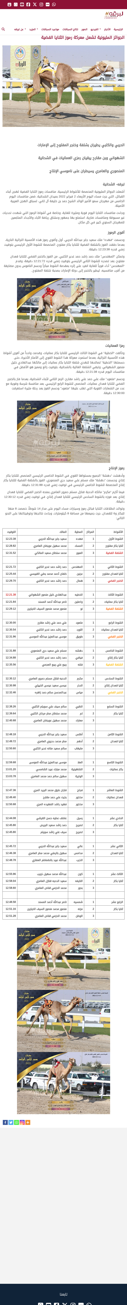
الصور (84, 29)
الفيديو (95, 29)
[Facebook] (5, 1122)
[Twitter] (10, 1122)
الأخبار (107, 29)
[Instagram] (22, 1122)
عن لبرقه (19, 29)
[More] (27, 1122)
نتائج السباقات (70, 29)
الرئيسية (118, 29)
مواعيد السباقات (50, 29)
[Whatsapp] (16, 1122)
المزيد (32, 29)
